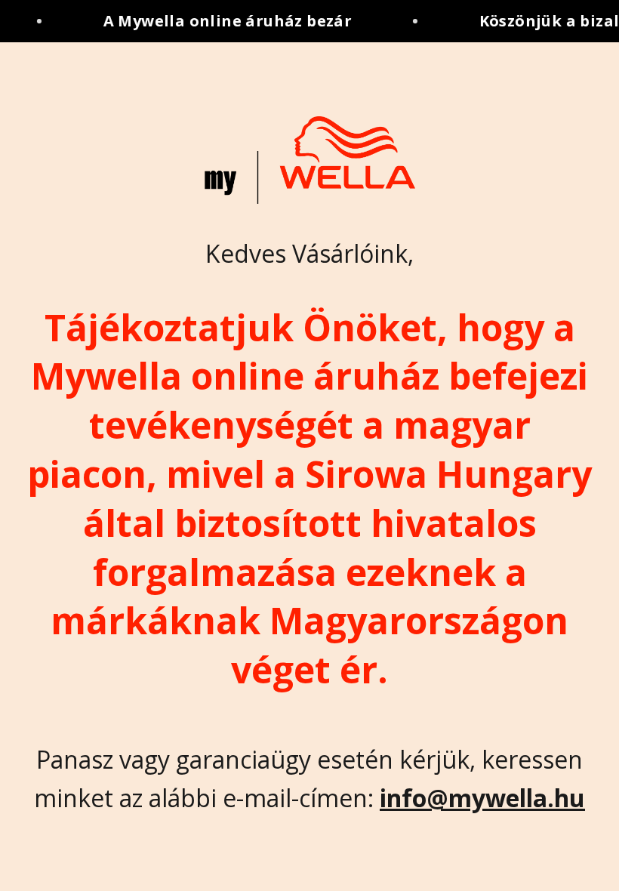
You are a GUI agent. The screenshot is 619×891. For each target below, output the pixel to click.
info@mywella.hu (482, 798)
